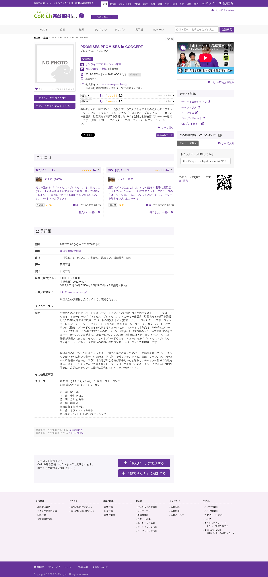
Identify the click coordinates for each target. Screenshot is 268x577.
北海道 (113, 4)
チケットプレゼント (214, 514)
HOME (43, 29)
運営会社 (83, 567)
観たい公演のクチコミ (81, 506)
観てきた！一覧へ (159, 212)
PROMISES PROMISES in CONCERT (111, 47)
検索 (81, 29)
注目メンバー (177, 514)
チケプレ (120, 29)
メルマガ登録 (210, 510)
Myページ (158, 29)
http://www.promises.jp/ (115, 84)
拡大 (185, 180)
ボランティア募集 (146, 523)
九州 (182, 4)
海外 (196, 4)
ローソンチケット (191, 118)
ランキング (100, 29)
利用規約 (39, 567)
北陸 (145, 4)
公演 (62, 29)
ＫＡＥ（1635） (53, 179)
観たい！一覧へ (88, 212)
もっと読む (167, 127)
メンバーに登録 (186, 143)
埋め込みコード (165, 135)
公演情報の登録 (45, 519)
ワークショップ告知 (147, 531)
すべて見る (228, 143)
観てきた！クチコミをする (54, 105)
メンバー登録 (210, 506)
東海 (153, 4)
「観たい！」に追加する (146, 463)
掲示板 (139, 29)
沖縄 (189, 4)
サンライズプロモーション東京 (103, 64)
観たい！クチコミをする (53, 98)
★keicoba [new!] (219, 531)
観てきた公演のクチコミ (83, 510)
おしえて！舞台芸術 (147, 506)
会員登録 (227, 3)
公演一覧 (41, 514)
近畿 (160, 4)
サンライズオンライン (194, 101)
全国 (104, 4)
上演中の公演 (43, 506)
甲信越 (137, 4)
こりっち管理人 (76, 433)
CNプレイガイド (190, 123)
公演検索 (227, 29)
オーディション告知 (147, 527)
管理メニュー (103, 17)
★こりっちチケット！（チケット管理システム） (217, 524)
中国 (167, 4)
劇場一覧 (108, 510)
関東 (129, 4)
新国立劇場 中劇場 (96, 68)
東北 (121, 4)
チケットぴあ (189, 107)
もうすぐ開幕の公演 (47, 510)
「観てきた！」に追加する (146, 473)
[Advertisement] (134, 549)
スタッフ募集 (144, 519)
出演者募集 (142, 514)
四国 (174, 4)
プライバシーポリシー (61, 567)
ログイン (211, 3)
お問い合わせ (100, 567)
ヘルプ (207, 519)
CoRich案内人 (76, 430)
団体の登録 (109, 514)
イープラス (187, 112)
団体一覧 (108, 506)
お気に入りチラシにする (65, 89)
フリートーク (144, 510)
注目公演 (175, 506)
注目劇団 (175, 510)
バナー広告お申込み (224, 10)
